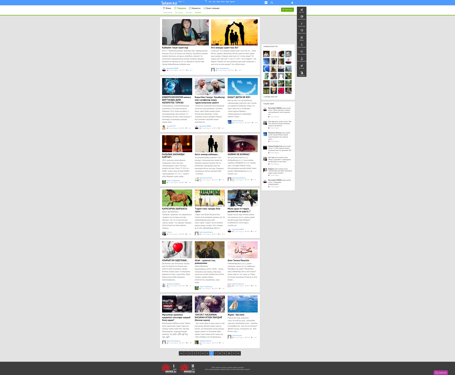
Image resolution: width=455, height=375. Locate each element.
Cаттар (169, 232)
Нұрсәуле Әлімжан (206, 178)
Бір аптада (179, 12)
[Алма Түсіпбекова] (288, 83)
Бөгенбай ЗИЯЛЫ (172, 68)
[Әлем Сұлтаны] (281, 83)
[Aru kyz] (266, 76)
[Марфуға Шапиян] (281, 61)
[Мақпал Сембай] (281, 91)
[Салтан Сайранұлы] (274, 68)
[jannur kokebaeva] (288, 76)
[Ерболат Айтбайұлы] (274, 61)
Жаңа (168, 8)
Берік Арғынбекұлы (222, 68)
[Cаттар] (274, 83)
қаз (179, 1)
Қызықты (196, 8)
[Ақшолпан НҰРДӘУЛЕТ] (274, 54)
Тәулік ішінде (167, 12)
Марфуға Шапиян (205, 341)
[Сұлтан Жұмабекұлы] (266, 68)
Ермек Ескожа (237, 335)
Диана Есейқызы (238, 284)
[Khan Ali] (281, 68)
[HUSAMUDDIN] (266, 91)
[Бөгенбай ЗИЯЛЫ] (288, 61)
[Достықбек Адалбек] (288, 91)
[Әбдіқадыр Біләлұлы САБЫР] (288, 54)
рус (183, 1)
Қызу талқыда (212, 8)
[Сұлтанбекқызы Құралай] (288, 68)
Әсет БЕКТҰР (171, 126)
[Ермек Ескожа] (281, 76)
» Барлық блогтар (270, 97)
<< (181, 353)
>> (238, 353)
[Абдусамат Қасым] (266, 54)
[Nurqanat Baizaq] (266, 61)
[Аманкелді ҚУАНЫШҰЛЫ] (274, 76)
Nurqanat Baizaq (237, 121)
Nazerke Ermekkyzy (173, 284)
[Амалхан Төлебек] (266, 83)
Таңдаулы (181, 8)
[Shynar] (281, 54)
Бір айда (189, 12)
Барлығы (198, 12)
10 (229, 353)
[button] (441, 372)
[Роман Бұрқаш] (274, 91)
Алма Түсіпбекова (173, 181)
